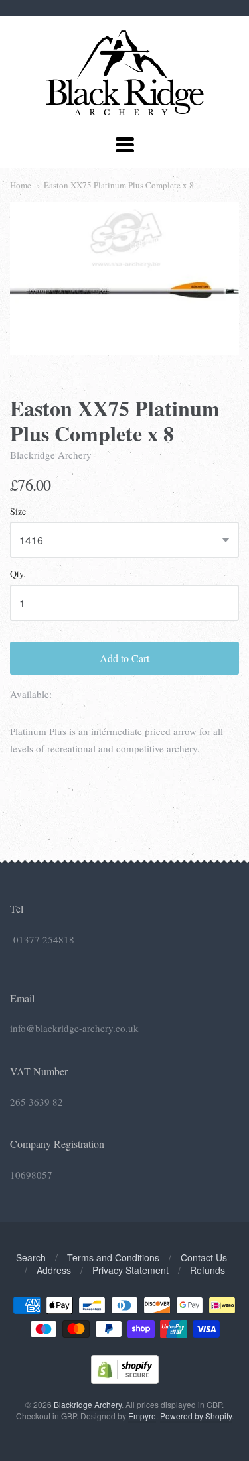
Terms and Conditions (113, 1257)
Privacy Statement (130, 1270)
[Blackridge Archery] (124, 110)
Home (20, 185)
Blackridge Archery (51, 454)
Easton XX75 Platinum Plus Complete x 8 (119, 185)
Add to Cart (124, 658)
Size (18, 512)
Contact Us (204, 1257)
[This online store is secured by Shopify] (125, 1379)
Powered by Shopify (196, 1415)
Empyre (142, 1415)
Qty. (18, 574)
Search (31, 1257)
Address (54, 1270)
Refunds (207, 1270)
